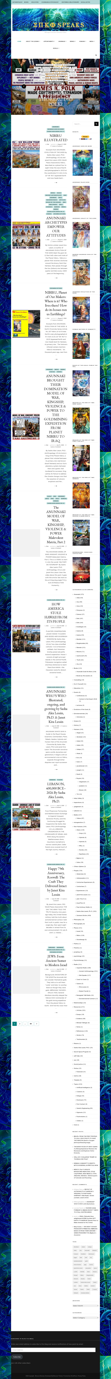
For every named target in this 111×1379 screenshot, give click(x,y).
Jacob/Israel (80, 766)
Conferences (80, 695)
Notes (78, 1027)
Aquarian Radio (51, 199)
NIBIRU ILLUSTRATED (55, 137)
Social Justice (78, 1064)
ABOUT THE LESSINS (32, 41)
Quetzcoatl (80, 656)
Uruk (75, 1125)
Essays (78, 1014)
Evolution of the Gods (81, 709)
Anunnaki (56, 126)
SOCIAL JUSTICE (85, 2)
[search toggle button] (96, 55)
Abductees (80, 874)
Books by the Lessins (53, 202)
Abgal (53, 192)
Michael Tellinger (81, 1023)
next (87, 86)
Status (52, 371)
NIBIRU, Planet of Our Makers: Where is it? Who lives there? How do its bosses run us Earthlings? (56, 303)
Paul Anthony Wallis (83, 907)
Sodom (93, 1285)
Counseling (77, 680)
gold (86, 1261)
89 (31, 1024)
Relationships (78, 1003)
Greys (81, 833)
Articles (62, 199)
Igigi (85, 1264)
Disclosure (79, 1100)
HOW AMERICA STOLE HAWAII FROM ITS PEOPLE (55, 613)
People (76, 870)
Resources (77, 1007)
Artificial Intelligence (83, 1087)
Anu (65, 195)
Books (76, 668)
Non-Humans (78, 826)
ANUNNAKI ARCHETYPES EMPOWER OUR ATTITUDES (56, 227)
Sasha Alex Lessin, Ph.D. (82, 1047)
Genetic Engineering (82, 1108)
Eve (77, 757)
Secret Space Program (81, 1052)
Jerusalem (88, 1268)
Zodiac (78, 1120)
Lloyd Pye (79, 903)
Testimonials (80, 1039)
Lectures (79, 705)
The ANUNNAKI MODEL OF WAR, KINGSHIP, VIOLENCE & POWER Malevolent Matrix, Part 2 (56, 524)
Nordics (81, 850)
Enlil (54, 80)
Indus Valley (78, 798)
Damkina (83, 1254)
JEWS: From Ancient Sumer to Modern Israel (56, 960)
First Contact (80, 1104)
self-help (77, 1056)
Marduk (57, 206)
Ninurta (78, 651)
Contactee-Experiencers (84, 882)
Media (63, 206)
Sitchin (78, 1035)
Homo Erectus (77, 1264)
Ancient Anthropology (53, 195)
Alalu (59, 192)
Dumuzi (78, 614)
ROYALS (55, 48)
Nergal (75, 1275)
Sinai (80, 1285)
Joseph (78, 770)
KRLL (80, 846)
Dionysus (79, 610)
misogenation (78, 822)
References (80, 1031)
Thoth (78, 660)
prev (24, 86)
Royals (78, 778)
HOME (19, 41)
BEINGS (72, 41)
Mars (88, 1271)
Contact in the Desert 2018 (88, 699)
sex (75, 1060)
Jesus (95, 1268)
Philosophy (77, 919)
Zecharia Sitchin (59, 213)
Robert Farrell (83, 991)
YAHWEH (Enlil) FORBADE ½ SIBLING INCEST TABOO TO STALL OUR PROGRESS (86, 1210)
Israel (78, 931)
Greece (76, 721)
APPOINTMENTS (49, 41)
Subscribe (17, 1357)
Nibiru (56, 209)
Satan (94, 1282)
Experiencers (80, 890)
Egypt (75, 1257)
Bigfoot (78, 858)
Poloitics (77, 948)
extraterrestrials (78, 1261)
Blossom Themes (58, 1376)
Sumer (75, 1289)
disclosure (91, 1254)
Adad (78, 741)
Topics (76, 1084)
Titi (77, 794)
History (76, 725)
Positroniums (80, 1116)
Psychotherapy (79, 960)
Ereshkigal (79, 627)
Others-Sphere (79, 866)
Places (59, 779)
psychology (77, 956)
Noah (78, 774)
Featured (79, 1072)
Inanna (78, 631)
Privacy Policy (82, 1376)
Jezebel (81, 786)
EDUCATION (34, 2)
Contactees (80, 886)
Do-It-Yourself (78, 684)
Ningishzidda (80, 643)
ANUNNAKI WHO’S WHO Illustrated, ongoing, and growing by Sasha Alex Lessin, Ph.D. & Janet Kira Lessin (55, 706)
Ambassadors (81, 878)
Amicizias (79, 717)
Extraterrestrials (79, 713)
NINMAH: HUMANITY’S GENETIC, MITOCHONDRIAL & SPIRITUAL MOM (55, 94)
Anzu (60, 197)
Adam (78, 745)
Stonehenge (80, 939)
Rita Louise (82, 987)
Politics (76, 943)
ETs (91, 1257)
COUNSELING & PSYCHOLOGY (50, 2)
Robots (76, 1043)
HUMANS (82, 41)
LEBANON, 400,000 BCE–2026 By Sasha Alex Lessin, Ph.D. (56, 792)
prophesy (77, 952)
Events (76, 692)
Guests (78, 983)
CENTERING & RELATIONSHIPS (70, 2)
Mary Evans (77, 1226)
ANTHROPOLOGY (17, 2)
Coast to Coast (81, 979)
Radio (76, 964)
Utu (77, 664)
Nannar (95, 1271)
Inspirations (78, 802)
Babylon (95, 1250)
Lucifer (75, 1271)
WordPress (74, 1376)
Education (77, 688)
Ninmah (60, 80)
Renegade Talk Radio (83, 995)
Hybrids (81, 837)
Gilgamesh (82, 782)
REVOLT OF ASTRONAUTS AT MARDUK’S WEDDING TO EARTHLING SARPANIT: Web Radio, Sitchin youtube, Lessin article (84, 1193)
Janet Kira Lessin (81, 895)
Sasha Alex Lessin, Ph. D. (55, 131)
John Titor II (80, 899)
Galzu (78, 862)
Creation (79, 1091)
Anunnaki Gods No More (56, 129)
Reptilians (82, 854)
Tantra (82, 1289)
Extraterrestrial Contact (87, 998)
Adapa (78, 749)
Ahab (78, 753)
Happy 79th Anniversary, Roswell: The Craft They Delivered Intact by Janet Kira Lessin (56, 881)
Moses (81, 790)
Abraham (52, 947)
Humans (76, 729)
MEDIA (92, 41)
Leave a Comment (57, 146)
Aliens (78, 830)
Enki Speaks (53, 204)
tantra (76, 1076)
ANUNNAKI (61, 41)
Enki (49, 80)
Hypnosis (79, 1112)
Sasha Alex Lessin (85, 1282)
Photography (78, 924)
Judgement (77, 806)
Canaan (76, 1254)
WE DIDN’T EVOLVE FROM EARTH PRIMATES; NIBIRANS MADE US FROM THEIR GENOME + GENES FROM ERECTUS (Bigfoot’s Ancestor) (85, 1231)
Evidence (49, 206)
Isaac (78, 762)
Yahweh (76, 1293)
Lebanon (52, 779)
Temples (76, 1080)
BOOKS (26, 2)
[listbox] (55, 87)
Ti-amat (95, 1289)
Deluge (78, 1096)
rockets (76, 1282)
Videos (49, 213)
